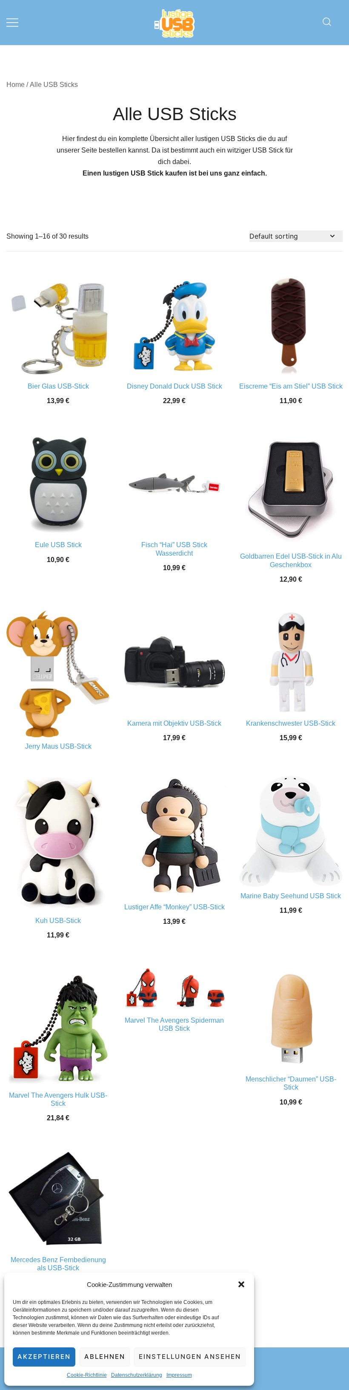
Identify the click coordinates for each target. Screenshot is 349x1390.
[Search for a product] (327, 22)
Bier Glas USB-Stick (58, 386)
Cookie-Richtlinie (87, 1375)
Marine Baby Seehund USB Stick (290, 896)
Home (15, 84)
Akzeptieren (44, 1357)
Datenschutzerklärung (136, 1375)
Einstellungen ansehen (190, 1357)
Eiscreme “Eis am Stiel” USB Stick (291, 386)
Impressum (179, 1375)
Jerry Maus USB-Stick (58, 746)
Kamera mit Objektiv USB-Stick (174, 723)
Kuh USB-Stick (58, 920)
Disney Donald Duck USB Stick (174, 386)
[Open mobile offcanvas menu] (12, 22)
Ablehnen (104, 1357)
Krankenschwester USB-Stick (290, 723)
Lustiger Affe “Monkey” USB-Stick (174, 907)
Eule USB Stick (58, 544)
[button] (241, 1284)
